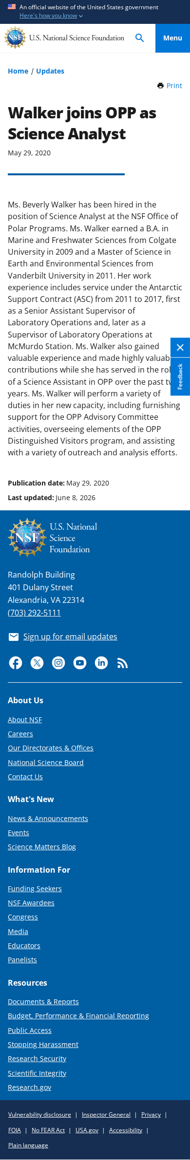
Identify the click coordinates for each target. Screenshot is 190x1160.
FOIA (14, 1130)
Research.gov (29, 1087)
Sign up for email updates (70, 636)
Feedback (180, 376)
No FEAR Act (48, 1130)
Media (18, 931)
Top (173, 446)
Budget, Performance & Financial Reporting (78, 1015)
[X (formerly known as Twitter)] (37, 663)
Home (18, 70)
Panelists (22, 959)
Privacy (151, 1114)
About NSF (25, 719)
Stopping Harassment (43, 1044)
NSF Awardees (31, 902)
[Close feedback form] (180, 348)
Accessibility (125, 1130)
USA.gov (87, 1130)
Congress (23, 916)
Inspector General (106, 1114)
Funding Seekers (35, 888)
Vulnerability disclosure (39, 1114)
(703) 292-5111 (34, 612)
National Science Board (46, 762)
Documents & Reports (43, 1001)
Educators (24, 945)
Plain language (28, 1145)
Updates (50, 70)
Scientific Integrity (37, 1073)
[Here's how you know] (95, 12)
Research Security (37, 1058)
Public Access (30, 1030)
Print (174, 85)
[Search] (139, 38)
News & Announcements (48, 818)
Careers (20, 733)
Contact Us (25, 776)
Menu (172, 37)
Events (18, 832)
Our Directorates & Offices (51, 747)
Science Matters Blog (42, 846)
